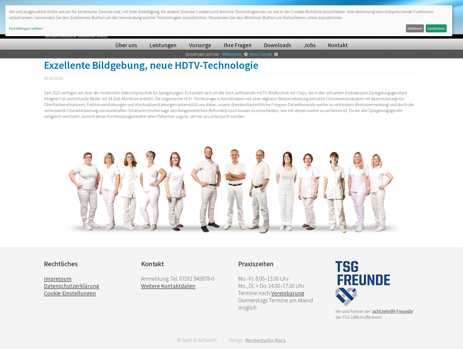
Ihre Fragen (238, 45)
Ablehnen (414, 28)
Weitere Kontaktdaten (168, 286)
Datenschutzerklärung (71, 286)
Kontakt (338, 45)
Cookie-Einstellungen (70, 293)
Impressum (58, 278)
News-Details (261, 54)
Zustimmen (436, 28)
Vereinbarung (287, 293)
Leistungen (163, 45)
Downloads (277, 45)
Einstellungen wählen (26, 28)
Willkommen (232, 54)
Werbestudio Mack (265, 340)
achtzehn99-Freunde (392, 311)
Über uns (126, 45)
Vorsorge (200, 45)
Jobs (310, 45)
